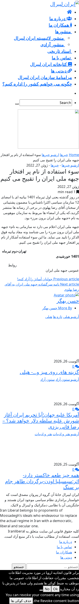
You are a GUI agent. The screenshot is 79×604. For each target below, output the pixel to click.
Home (74, 154)
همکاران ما (64, 552)
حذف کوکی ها (21, 600)
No (47, 589)
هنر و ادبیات (43, 434)
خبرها (64, 154)
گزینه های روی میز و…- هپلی (49, 371)
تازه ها (57, 316)
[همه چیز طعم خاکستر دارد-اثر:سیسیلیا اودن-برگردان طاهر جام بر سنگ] (67, 448)
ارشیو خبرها (50, 154)
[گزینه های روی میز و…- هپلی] (59, 338)
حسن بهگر (68, 300)
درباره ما (65, 541)
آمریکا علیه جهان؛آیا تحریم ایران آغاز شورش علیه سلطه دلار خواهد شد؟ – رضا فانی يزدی (40, 420)
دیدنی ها (66, 557)
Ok (55, 589)
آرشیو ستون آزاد (67, 379)
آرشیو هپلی (71, 316)
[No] (41, 590)
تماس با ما (64, 546)
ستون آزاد (47, 379)
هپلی (48, 316)
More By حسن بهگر (57, 308)
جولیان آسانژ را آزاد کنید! (48, 279)
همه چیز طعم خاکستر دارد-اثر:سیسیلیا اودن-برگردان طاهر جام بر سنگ (42, 480)
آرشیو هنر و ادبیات (66, 434)
